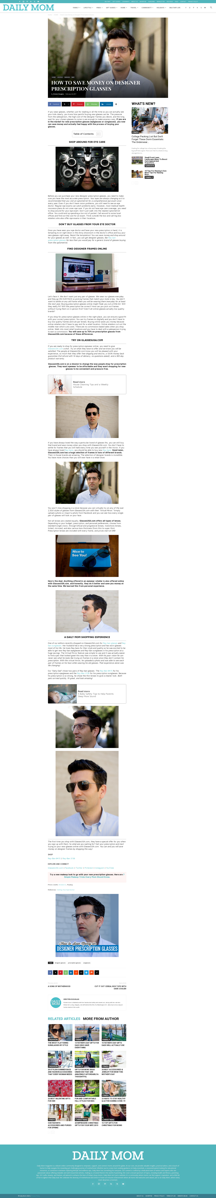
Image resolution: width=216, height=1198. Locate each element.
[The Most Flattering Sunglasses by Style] (60, 1032)
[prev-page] (49, 1132)
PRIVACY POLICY (193, 1)
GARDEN (149, 165)
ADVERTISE (143, 1)
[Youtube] (38, 1)
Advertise (148, 1196)
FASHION (67, 77)
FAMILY (76, 8)
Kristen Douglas (58, 94)
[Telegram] (86, 972)
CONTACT (183, 1)
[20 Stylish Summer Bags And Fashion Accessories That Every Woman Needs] (60, 1059)
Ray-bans (69, 450)
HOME (123, 8)
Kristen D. (62, 885)
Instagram (99, 868)
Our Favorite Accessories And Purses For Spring (59, 1125)
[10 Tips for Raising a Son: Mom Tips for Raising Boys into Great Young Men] (137, 174)
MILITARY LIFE (174, 8)
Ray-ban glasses (110, 643)
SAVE (73, 77)
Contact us (194, 1196)
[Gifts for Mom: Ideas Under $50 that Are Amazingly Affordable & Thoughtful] (87, 1059)
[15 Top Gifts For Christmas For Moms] (114, 1112)
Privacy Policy (159, 1196)
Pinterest (89, 868)
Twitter (79, 868)
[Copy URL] (96, 972)
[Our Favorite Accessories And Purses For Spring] (60, 1112)
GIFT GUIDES (116, 1)
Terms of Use (171, 1196)
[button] (211, 8)
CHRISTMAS (81, 1119)
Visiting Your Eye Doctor (66, 890)
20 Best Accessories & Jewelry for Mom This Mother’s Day (112, 1071)
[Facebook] (19, 1)
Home (50, 15)
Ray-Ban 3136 (83, 673)
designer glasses (60, 963)
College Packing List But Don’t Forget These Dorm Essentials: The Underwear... (148, 139)
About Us (140, 1196)
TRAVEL (133, 8)
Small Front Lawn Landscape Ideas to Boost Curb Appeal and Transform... (156, 160)
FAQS (176, 1)
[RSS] (31, 1)
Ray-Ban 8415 (106, 671)
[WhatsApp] (65, 972)
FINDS (98, 8)
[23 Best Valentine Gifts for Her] (60, 1088)
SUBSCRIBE (151, 1)
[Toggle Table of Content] (97, 134)
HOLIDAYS (160, 8)
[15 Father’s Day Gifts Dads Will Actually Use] (114, 1032)
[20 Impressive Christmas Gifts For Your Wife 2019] (87, 1112)
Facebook (69, 868)
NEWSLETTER (161, 1)
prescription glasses (74, 963)
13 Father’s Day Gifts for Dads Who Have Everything (87, 1045)
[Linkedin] (71, 972)
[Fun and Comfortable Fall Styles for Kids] (87, 1088)
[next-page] (53, 1132)
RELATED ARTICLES (64, 1019)
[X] (34, 1)
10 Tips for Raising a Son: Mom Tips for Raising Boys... (156, 173)
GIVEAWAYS (125, 1)
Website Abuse (182, 1196)
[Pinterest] (27, 1)
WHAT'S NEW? (143, 103)
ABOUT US (134, 1)
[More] (116, 104)
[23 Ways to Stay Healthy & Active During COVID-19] (114, 1088)
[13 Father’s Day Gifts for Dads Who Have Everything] (87, 1032)
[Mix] (91, 972)
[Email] (81, 972)
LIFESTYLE (87, 8)
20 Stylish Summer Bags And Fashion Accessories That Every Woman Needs (60, 1071)
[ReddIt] (76, 972)
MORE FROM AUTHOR (101, 1019)
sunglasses (86, 963)
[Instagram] (23, 1)
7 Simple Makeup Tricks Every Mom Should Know (94, 875)
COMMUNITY (147, 8)
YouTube (110, 868)
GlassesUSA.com (55, 348)
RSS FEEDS (170, 1)
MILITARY (107, 1)
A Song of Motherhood (59, 986)
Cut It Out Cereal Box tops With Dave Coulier (110, 987)
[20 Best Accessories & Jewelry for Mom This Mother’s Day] (114, 1059)
